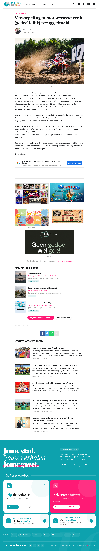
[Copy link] (56, 333)
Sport (67, 535)
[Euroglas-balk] (49, 242)
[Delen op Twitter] (47, 333)
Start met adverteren (64, 261)
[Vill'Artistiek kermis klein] (67, 216)
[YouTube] (38, 545)
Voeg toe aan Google (74, 163)
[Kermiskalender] (32, 193)
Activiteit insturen (63, 318)
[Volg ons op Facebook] (83, 4)
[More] (59, 4)
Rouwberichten (31, 4)
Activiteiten (44, 4)
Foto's (53, 4)
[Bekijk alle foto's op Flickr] (79, 4)
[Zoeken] (73, 4)
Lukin (94, 545)
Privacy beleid (54, 545)
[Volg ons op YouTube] (94, 4)
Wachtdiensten (56, 535)
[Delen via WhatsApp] (52, 333)
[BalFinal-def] (32, 217)
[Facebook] (30, 545)
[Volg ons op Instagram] (88, 4)
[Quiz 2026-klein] (67, 192)
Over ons (76, 535)
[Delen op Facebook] (42, 333)
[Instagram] (34, 545)
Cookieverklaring (66, 545)
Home (14, 535)
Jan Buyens (26, 29)
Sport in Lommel (20, 13)
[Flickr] (42, 545)
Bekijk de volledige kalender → (40, 318)
